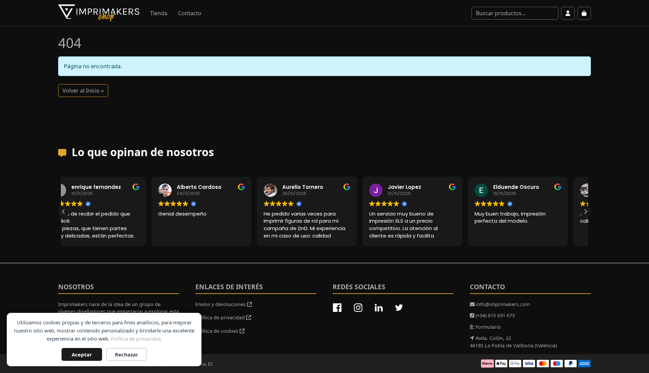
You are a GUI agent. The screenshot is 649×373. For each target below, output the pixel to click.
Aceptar (82, 354)
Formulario (487, 327)
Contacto (189, 13)
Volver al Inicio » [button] (83, 90)
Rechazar (126, 354)
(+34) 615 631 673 (494, 315)
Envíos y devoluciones (221, 304)
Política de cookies (217, 331)
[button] (585, 211)
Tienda (158, 13)
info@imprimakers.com (502, 304)
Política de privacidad (136, 338)
